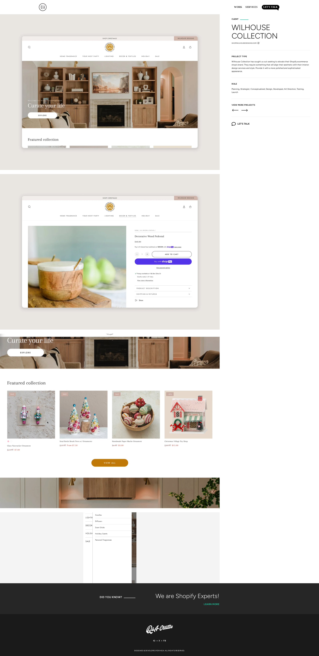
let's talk (270, 7)
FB (164, 641)
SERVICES (251, 7)
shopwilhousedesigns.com (244, 43)
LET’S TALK (243, 123)
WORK (238, 7)
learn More (211, 604)
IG (154, 641)
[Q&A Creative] (159, 629)
